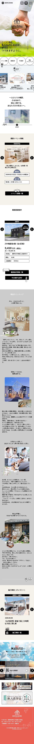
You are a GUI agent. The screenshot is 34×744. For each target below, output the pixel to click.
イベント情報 (4, 60)
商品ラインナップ (30, 61)
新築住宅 (13, 60)
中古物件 (21, 60)
